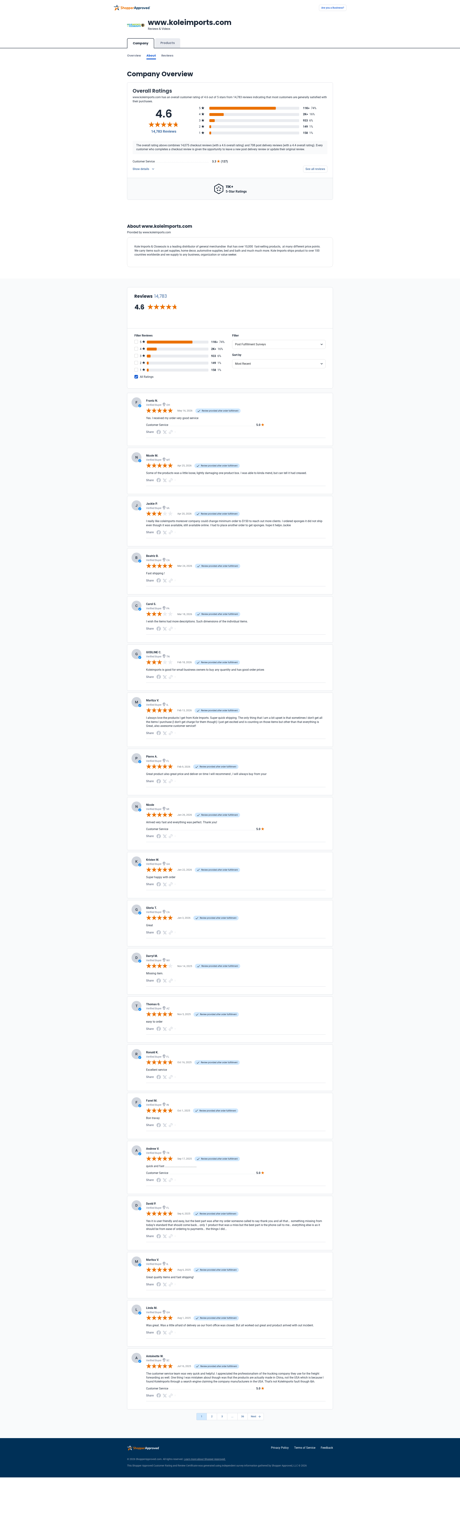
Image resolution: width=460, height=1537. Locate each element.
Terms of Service (304, 1447)
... (232, 1416)
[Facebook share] (159, 431)
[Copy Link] (171, 431)
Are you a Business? (332, 7)
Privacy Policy (280, 1447)
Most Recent (243, 363)
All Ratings (146, 377)
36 (242, 1416)
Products (167, 43)
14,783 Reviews (163, 131)
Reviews (167, 55)
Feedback (327, 1447)
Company (140, 43)
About (151, 55)
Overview (134, 55)
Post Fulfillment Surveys (250, 344)
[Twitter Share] (165, 432)
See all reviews (315, 169)
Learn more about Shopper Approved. (205, 1459)
